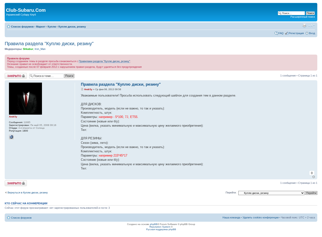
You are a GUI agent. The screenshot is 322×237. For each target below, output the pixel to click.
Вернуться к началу (313, 177)
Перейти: (231, 192)
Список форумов (22, 26)
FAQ (281, 33)
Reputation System (159, 226)
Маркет (40, 26)
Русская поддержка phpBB (161, 229)
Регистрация (296, 33)
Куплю (52, 26)
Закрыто (10, 74)
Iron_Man (40, 49)
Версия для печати (304, 26)
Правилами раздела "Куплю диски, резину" (104, 61)
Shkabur (28, 49)
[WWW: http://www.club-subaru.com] (11, 137)
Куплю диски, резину (72, 26)
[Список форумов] (8, 5)
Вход (312, 33)
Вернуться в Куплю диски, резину (28, 192)
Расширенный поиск (302, 16)
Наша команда (231, 217)
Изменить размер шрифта (311, 26)
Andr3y (88, 89)
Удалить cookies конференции (261, 217)
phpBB (153, 224)
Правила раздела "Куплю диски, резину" (49, 43)
